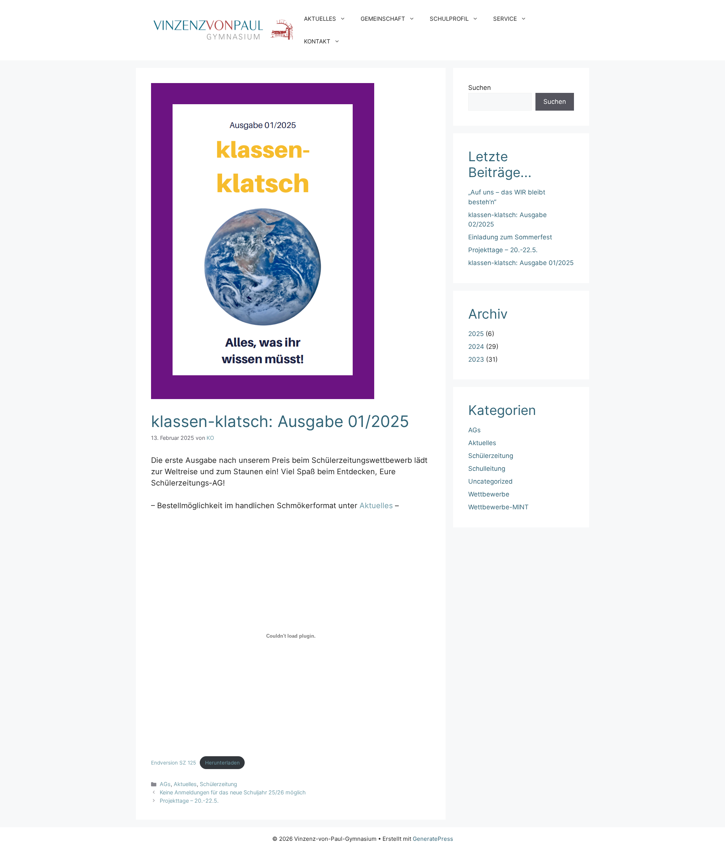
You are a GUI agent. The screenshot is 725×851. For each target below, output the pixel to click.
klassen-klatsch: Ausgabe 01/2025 (521, 263)
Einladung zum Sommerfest (510, 237)
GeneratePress (433, 838)
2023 (476, 359)
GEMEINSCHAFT (383, 18)
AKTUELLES (320, 18)
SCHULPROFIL (449, 18)
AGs (165, 784)
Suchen (479, 87)
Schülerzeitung (218, 784)
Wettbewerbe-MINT (498, 507)
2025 (476, 334)
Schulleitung (486, 468)
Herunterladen (222, 763)
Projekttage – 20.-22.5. (189, 800)
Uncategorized (490, 481)
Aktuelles (376, 505)
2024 (476, 346)
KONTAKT (317, 41)
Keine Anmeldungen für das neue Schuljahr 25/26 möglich (233, 792)
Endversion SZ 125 (173, 763)
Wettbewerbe (488, 494)
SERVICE (505, 18)
